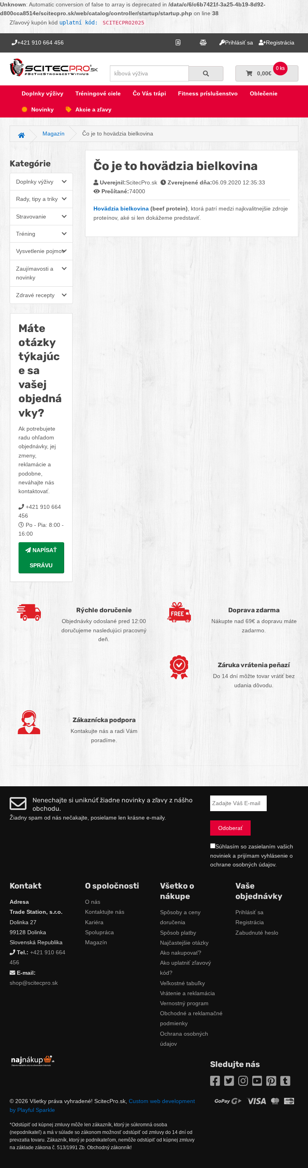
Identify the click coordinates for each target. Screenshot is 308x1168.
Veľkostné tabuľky (182, 983)
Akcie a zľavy (93, 109)
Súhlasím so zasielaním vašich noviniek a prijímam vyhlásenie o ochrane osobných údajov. (251, 855)
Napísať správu (43, 558)
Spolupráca (99, 932)
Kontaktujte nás (104, 912)
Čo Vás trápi (149, 93)
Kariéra (94, 922)
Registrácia (249, 922)
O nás (92, 902)
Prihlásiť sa (249, 912)
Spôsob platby (178, 932)
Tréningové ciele (98, 93)
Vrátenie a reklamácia (187, 993)
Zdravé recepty (35, 295)
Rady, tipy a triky (37, 199)
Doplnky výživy (42, 93)
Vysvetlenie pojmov (40, 251)
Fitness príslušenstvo (208, 93)
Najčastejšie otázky (184, 942)
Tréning (25, 234)
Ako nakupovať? (180, 952)
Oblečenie (264, 93)
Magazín (96, 942)
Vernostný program (184, 1003)
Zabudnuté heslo (256, 932)
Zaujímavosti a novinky (34, 273)
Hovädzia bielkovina (121, 208)
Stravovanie (31, 216)
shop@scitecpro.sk (34, 983)
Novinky (42, 109)
